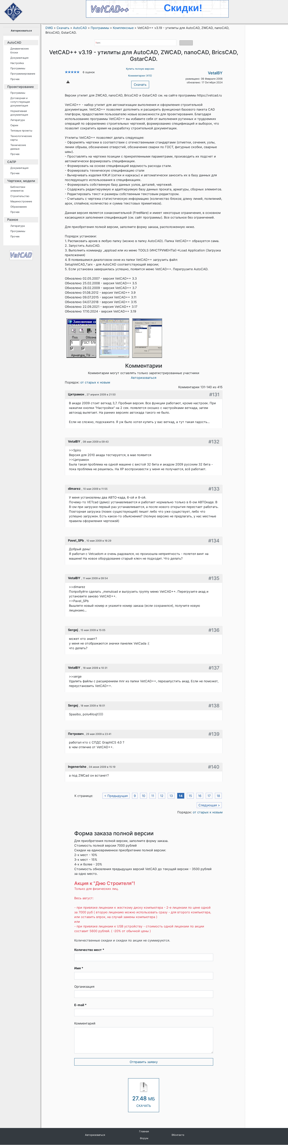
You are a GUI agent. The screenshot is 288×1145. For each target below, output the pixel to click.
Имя (78, 968)
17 (209, 796)
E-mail (80, 1005)
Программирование (22, 73)
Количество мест (89, 950)
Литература (17, 120)
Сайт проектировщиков (10, 10)
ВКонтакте (178, 1134)
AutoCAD (14, 42)
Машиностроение (21, 201)
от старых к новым (95, 382)
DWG (49, 28)
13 (171, 796)
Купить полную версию (140, 68)
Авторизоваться (21, 30)
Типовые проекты (21, 130)
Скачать (140, 84)
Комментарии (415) (140, 75)
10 (143, 796)
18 (218, 796)
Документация (19, 57)
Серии (14, 125)
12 (161, 796)
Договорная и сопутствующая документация (20, 102)
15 (190, 796)
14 (181, 796)
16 (199, 796)
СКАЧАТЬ (143, 1101)
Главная (144, 1131)
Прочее (14, 79)
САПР (11, 162)
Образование (18, 206)
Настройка (17, 63)
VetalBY (215, 73)
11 (152, 796)
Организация (84, 986)
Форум (144, 1138)
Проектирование (20, 87)
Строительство (19, 196)
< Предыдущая (116, 796)
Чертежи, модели (21, 181)
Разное (12, 219)
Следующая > (209, 805)
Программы (17, 68)
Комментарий (84, 1023)
